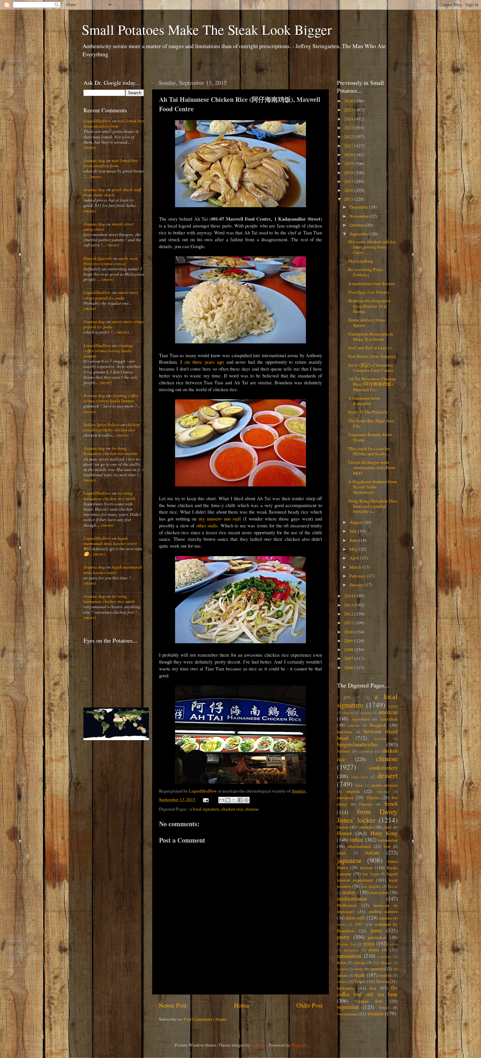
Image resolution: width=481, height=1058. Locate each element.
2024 (349, 119)
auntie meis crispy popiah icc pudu (110, 295)
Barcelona (344, 731)
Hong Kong (384, 833)
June (354, 540)
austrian (353, 725)
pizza (369, 943)
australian (389, 719)
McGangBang (360, 261)
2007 (349, 658)
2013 (349, 605)
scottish (342, 969)
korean (366, 867)
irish (386, 846)
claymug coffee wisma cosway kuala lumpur (108, 350)
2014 (349, 596)
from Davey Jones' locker (367, 816)
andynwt (259, 1045)
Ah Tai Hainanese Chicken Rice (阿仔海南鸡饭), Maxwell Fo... (372, 384)
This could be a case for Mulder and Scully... (369, 451)
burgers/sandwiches (357, 744)
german (366, 827)
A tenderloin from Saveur (371, 283)
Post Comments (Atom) (205, 1019)
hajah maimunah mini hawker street (110, 540)
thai (372, 988)
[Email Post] (205, 799)
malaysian (379, 892)
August (356, 522)
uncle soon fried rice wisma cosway (110, 260)
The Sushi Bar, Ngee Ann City (371, 423)
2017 (349, 181)
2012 (349, 614)
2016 (349, 190)
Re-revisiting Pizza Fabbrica (365, 272)
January (357, 585)
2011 (349, 623)
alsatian (365, 712)
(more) (89, 147)
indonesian (388, 840)
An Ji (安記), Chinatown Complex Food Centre (370, 367)
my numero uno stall (220, 518)
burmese (343, 751)
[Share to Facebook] (240, 800)
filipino (373, 797)
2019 (349, 163)
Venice (384, 1007)
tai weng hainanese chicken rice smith (109, 495)
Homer (344, 833)
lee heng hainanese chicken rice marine (110, 450)
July (353, 531)
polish (393, 944)
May (354, 549)
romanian (384, 956)
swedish (385, 975)
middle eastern (383, 911)
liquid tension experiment (367, 877)
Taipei (359, 981)
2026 (349, 101)
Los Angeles (371, 886)
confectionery (383, 767)
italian (372, 852)
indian (356, 839)
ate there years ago (204, 361)
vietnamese (347, 1014)
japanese (349, 860)
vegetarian (348, 1007)
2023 (349, 128)
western (375, 1013)
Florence (365, 804)
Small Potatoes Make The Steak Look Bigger (207, 29)
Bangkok (378, 725)
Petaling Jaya (346, 944)
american (388, 712)
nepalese (385, 918)
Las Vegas (371, 873)
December (359, 207)
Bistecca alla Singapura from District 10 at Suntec (369, 306)
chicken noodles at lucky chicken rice (111, 427)
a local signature (204, 809)
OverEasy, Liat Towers (368, 292)
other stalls (207, 525)
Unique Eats (369, 1001)
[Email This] (221, 800)
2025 (349, 110)
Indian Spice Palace (101, 425)
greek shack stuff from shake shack (112, 192)
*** (357, 697)
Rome (341, 962)
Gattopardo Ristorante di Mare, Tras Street (370, 336)
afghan (393, 706)
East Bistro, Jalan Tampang (372, 356)
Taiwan (382, 981)
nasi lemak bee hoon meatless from (113, 123)
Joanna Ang (94, 160)
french (391, 803)
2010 (349, 632)
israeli (341, 852)
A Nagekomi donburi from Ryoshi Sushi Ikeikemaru (372, 487)
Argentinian (360, 718)
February (358, 576)
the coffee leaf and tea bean (367, 991)
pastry (343, 936)
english (353, 791)
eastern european (384, 785)
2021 (349, 146)
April (354, 558)
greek (387, 827)
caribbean (366, 751)
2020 (349, 154)
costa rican (359, 777)
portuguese (351, 950)
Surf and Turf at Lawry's (370, 348)
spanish (376, 969)
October (357, 225)
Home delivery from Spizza (366, 322)
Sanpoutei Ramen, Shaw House (370, 437)
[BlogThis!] (227, 800)
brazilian (380, 738)
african (348, 712)
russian (359, 962)
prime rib (377, 950)
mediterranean (352, 898)
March (355, 567)
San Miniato (382, 962)
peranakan (377, 937)
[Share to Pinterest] (246, 800)
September (359, 234)
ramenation (349, 955)
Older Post (309, 1005)
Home (241, 1005)
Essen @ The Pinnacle (368, 412)
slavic (358, 968)
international (359, 846)
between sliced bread (367, 734)
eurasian (383, 791)
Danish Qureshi (97, 258)
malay (349, 892)
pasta (376, 930)
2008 (349, 649)
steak (359, 974)
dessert (388, 775)
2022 (349, 136)
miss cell (355, 917)
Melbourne (347, 905)
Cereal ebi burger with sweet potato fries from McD (371, 467)
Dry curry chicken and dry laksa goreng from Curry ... (372, 247)
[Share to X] (234, 800)
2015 (349, 199)
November (359, 216)
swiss (341, 981)
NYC (359, 924)
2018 (349, 172)
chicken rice (232, 809)
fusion (342, 827)
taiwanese (346, 988)
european (345, 797)
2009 (349, 641)
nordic (341, 924)
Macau (393, 886)
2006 (349, 667)
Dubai (359, 785)
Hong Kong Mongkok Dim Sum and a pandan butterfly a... (372, 506)
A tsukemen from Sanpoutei (364, 400)
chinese (251, 809)
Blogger (298, 1045)
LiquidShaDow (97, 121)
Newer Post (173, 1005)
